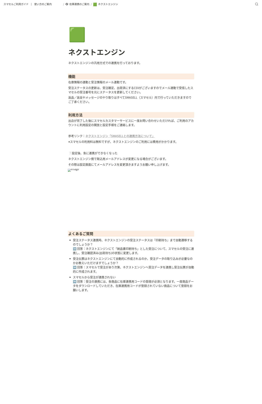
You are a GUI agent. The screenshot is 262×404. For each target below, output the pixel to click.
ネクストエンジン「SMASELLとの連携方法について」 (120, 136)
